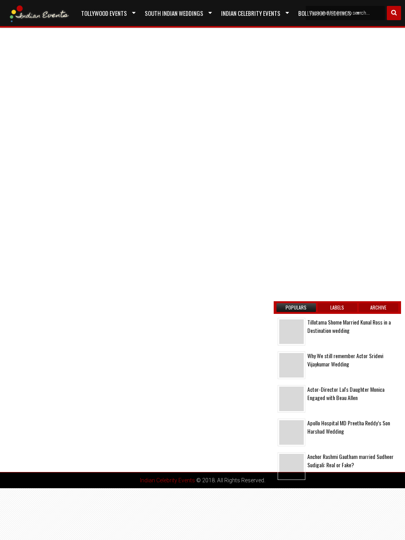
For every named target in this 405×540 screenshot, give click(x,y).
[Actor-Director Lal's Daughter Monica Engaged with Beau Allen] (291, 399)
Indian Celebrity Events (250, 13)
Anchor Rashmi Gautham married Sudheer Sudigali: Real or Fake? (350, 460)
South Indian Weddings (174, 13)
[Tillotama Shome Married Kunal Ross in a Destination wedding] (291, 331)
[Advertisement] (73, 128)
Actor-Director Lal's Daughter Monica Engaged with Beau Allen (345, 393)
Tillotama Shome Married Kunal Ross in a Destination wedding (349, 326)
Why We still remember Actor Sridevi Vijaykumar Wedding (345, 359)
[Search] (394, 13)
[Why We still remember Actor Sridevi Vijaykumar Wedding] (291, 365)
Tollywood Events (104, 13)
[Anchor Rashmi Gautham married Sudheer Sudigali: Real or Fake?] (291, 466)
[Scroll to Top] (393, 528)
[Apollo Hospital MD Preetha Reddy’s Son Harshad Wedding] (291, 432)
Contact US (95, 31)
